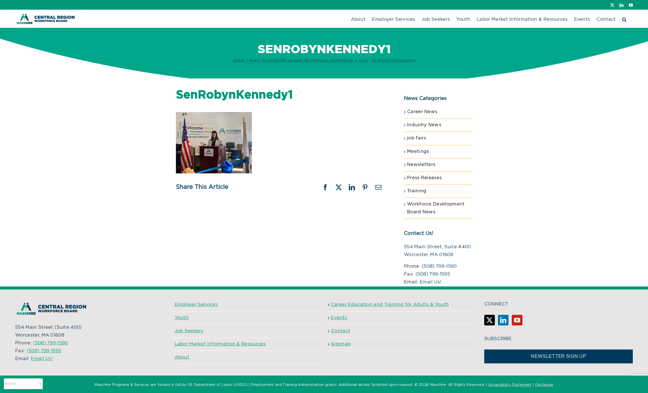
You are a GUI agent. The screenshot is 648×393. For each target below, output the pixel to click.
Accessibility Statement (509, 385)
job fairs (416, 138)
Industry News (424, 125)
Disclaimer (544, 385)
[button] (624, 19)
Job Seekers (189, 331)
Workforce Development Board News (436, 208)
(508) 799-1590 (439, 266)
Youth (182, 318)
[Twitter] (489, 320)
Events (339, 318)
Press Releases (424, 178)
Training (417, 191)
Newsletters (421, 164)
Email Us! (430, 282)
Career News (422, 112)
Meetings (418, 151)
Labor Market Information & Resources (220, 344)
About (182, 357)
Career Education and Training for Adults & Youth (390, 304)
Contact (340, 331)
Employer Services (196, 304)
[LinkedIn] (503, 320)
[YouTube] (517, 320)
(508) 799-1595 (432, 274)
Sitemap (341, 344)
